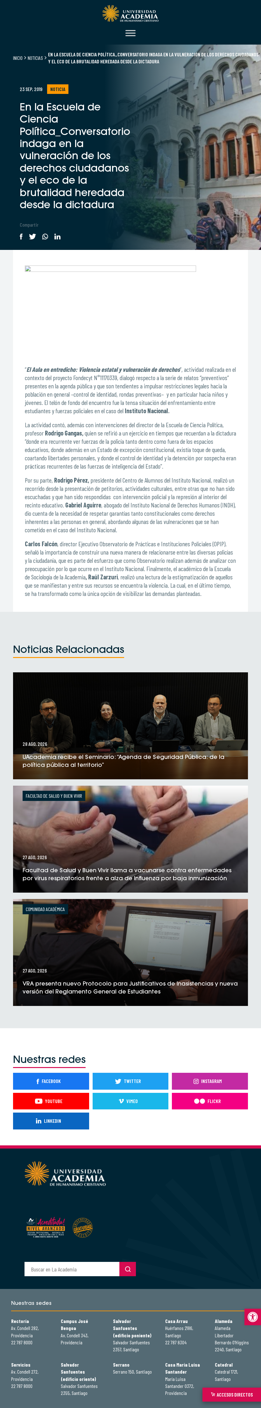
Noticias (35, 58)
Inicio (18, 58)
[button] (252, 1317)
